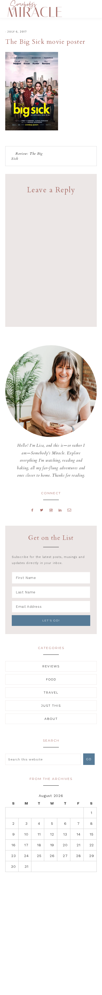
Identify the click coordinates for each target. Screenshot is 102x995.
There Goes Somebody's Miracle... (34, 8)
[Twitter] (42, 510)
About (51, 719)
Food (51, 679)
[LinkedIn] (60, 510)
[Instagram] (51, 510)
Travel (51, 692)
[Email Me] (69, 510)
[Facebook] (32, 510)
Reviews (51, 666)
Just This (51, 705)
